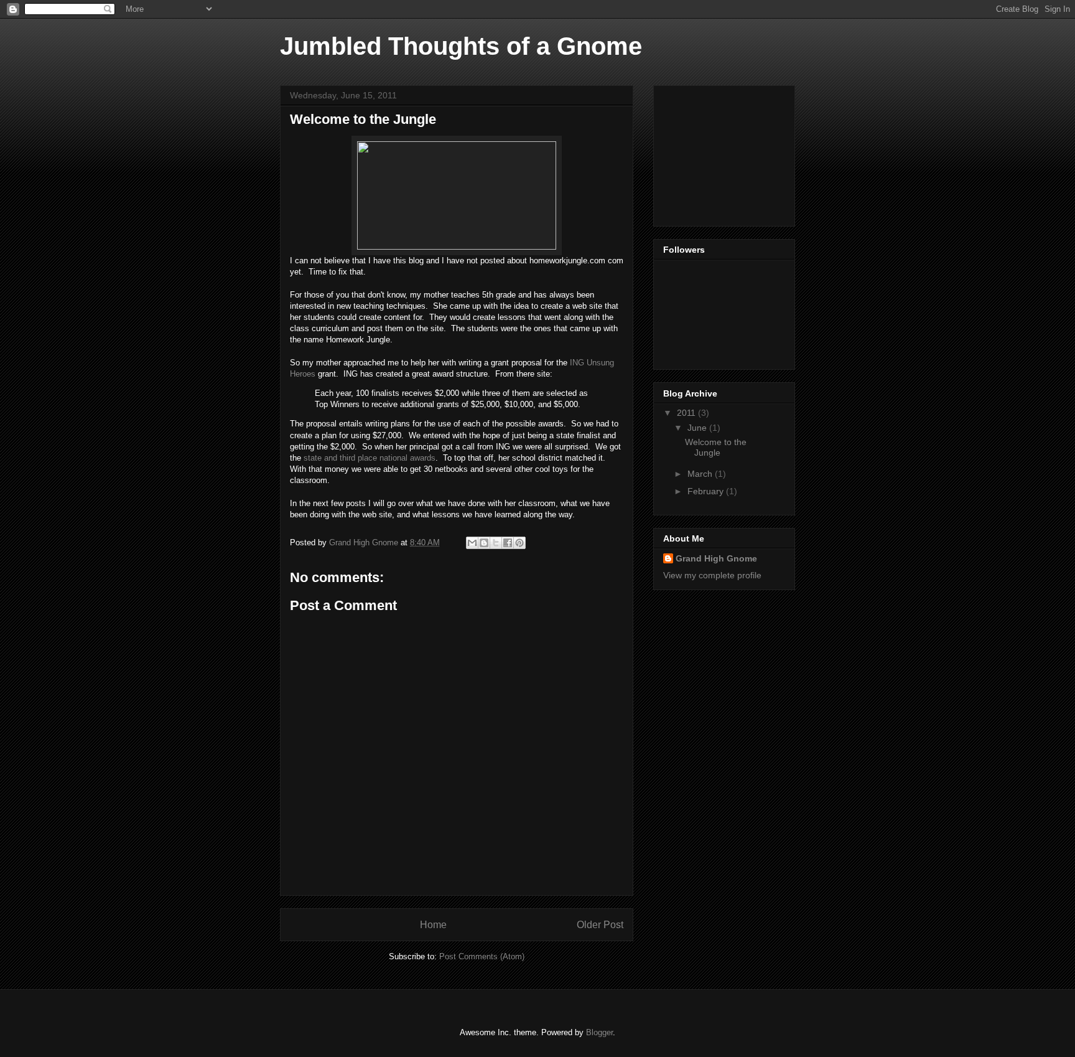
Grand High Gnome (716, 558)
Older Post (600, 924)
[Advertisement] (725, 152)
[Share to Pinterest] (519, 543)
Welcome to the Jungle (716, 447)
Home (433, 924)
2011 (687, 413)
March (701, 474)
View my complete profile (712, 575)
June (698, 428)
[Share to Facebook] (507, 543)
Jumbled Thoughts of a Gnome (461, 46)
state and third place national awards (369, 458)
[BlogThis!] (484, 543)
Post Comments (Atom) (481, 956)
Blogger (599, 1032)
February (706, 491)
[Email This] (472, 543)
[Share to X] (496, 543)
